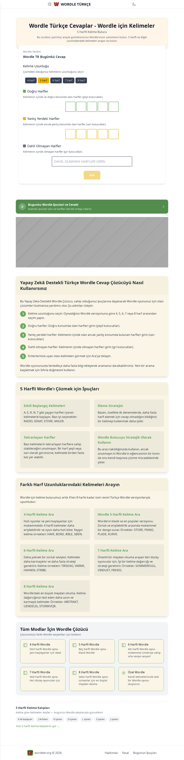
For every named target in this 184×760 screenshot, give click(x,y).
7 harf (68, 80)
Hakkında (111, 753)
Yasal (125, 753)
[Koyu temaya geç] (134, 4)
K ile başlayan (25, 719)
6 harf (56, 80)
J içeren (114, 719)
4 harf (30, 80)
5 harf (43, 80)
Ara (92, 175)
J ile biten (43, 719)
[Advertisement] (92, 242)
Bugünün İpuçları (145, 753)
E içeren (100, 719)
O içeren (72, 719)
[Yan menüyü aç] (49, 4)
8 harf (81, 80)
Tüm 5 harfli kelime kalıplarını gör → (38, 726)
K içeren (58, 719)
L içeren (86, 719)
